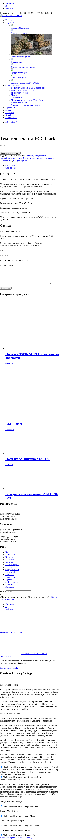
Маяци (14, 95)
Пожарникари (17, 62)
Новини (9, 584)
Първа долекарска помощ (23, 67)
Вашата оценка (8, 260)
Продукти (10, 577)
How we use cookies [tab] (9, 685)
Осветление (16, 98)
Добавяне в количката (10, 153)
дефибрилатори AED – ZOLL (25, 83)
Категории (10, 555)
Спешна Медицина (20, 28)
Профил (9, 579)
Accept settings (6, 838)
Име (3, 250)
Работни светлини (19, 102)
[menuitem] (32, 20)
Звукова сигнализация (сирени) (25, 105)
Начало (8, 567)
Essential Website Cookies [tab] (11, 713)
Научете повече (7, 668)
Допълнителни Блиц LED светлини (28, 88)
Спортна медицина (20, 33)
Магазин (9, 562)
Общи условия (12, 569)
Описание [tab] (10, 165)
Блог (7, 552)
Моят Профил (12, 564)
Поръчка (9, 574)
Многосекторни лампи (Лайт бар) (27, 100)
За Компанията (12, 582)
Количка (9, 557)
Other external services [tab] (10, 779)
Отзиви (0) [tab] (10, 168)
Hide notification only (22, 838)
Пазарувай (10, 572)
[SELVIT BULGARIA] (11, 15)
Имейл (4, 255)
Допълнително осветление (23, 90)
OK (16, 668)
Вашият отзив (7, 265)
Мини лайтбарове (19, 93)
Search (3, 592)
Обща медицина (18, 77)
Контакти (9, 559)
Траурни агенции (19, 72)
